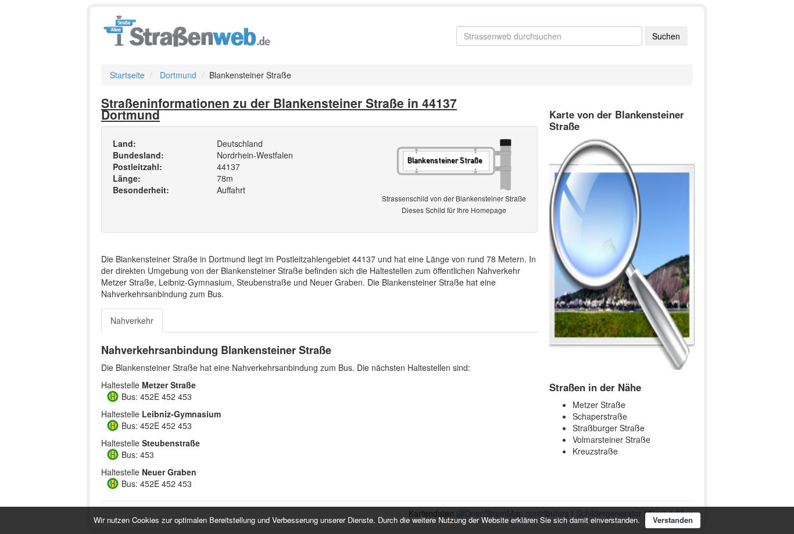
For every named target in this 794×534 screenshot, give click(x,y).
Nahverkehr (131, 320)
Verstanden (673, 519)
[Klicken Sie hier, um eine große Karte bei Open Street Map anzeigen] (622, 252)
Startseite (127, 75)
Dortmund (178, 75)
